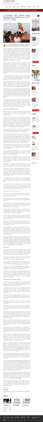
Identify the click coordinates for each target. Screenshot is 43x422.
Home (7, 6)
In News (34, 6)
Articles (14, 6)
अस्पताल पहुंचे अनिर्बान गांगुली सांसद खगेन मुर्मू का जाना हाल (17, 405)
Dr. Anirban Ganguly (9, 1)
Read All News (35, 132)
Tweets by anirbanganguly (34, 163)
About (10, 6)
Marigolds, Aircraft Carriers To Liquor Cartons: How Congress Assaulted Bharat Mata (7, 405)
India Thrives (29, 6)
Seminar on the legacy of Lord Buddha (26, 405)
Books (18, 6)
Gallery (38, 6)
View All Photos (35, 61)
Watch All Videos (35, 110)
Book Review (23, 6)
